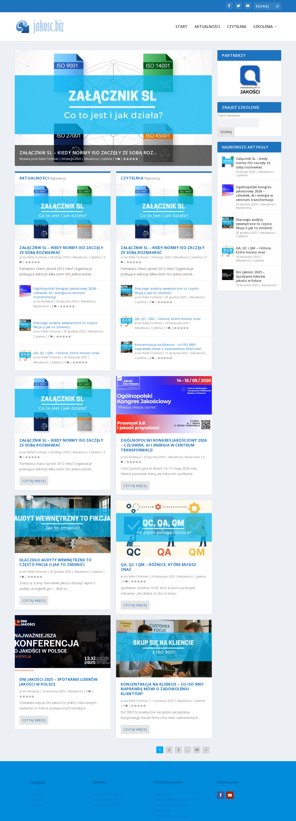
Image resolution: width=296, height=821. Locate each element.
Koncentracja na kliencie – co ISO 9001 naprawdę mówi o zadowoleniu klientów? (168, 346)
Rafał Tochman (49, 159)
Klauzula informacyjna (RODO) (177, 799)
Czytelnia (236, 27)
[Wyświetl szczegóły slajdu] (249, 79)
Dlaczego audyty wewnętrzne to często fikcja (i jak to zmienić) (65, 325)
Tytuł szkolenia (228, 115)
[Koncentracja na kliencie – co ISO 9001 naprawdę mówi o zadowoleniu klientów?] (126, 347)
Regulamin (162, 794)
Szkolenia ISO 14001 (107, 799)
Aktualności (207, 27)
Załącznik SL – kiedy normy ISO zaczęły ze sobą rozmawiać (61, 250)
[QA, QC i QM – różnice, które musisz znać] (25, 355)
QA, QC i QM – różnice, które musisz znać (66, 353)
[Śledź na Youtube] (230, 795)
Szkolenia (263, 27)
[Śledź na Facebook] (220, 795)
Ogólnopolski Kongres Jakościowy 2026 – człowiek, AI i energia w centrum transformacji (66, 292)
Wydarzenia (41, 306)
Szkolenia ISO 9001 (106, 794)
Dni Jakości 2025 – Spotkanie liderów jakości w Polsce (58, 682)
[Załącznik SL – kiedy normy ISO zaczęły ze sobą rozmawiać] (63, 212)
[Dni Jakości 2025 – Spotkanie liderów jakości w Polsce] (63, 643)
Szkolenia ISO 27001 (107, 805)
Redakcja (47, 301)
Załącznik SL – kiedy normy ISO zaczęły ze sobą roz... (88, 152)
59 (197, 750)
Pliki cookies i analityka (171, 816)
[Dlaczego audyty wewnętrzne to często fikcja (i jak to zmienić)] (25, 325)
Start (182, 27)
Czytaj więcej (34, 481)
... (188, 750)
